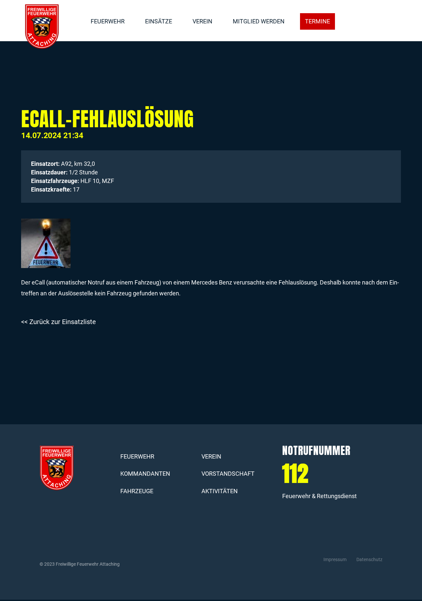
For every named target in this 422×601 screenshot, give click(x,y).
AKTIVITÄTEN (219, 491)
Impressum (335, 559)
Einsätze (158, 21)
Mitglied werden (259, 21)
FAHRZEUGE (136, 491)
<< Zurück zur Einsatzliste (58, 321)
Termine (317, 21)
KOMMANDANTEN (145, 473)
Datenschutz (369, 559)
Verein (202, 21)
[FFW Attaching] (42, 26)
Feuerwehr (108, 21)
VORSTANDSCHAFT (228, 473)
